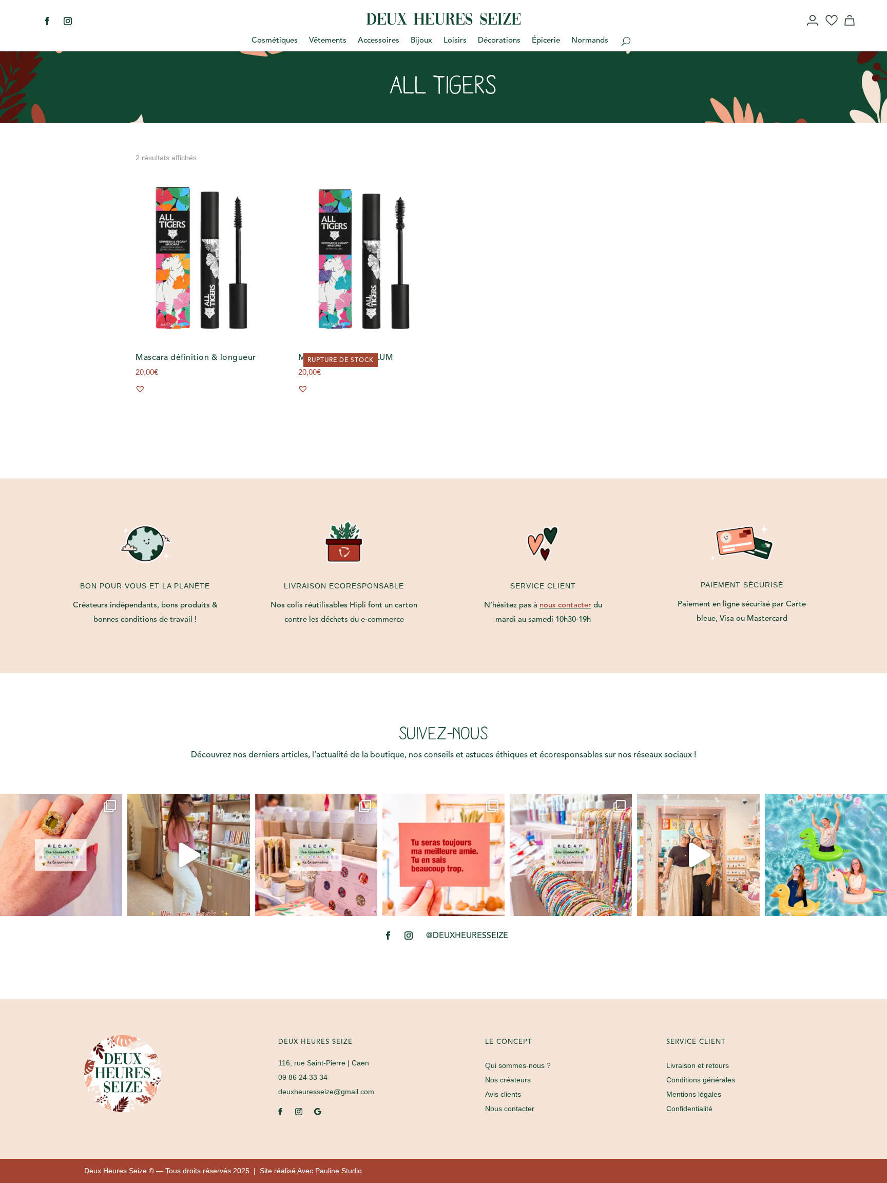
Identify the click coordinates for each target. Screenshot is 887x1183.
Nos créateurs (508, 1080)
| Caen (323, 1063)
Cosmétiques (275, 41)
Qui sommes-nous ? (518, 1065)
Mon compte (813, 30)
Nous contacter (509, 1108)
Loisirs (455, 41)
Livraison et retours (697, 1065)
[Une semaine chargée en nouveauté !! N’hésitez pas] (571, 855)
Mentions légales (693, 1094)
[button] (140, 388)
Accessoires (378, 41)
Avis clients (503, 1094)
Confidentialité (689, 1108)
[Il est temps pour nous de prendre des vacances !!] (826, 855)
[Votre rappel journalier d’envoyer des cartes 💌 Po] (443, 855)
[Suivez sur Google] (317, 1111)
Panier (851, 30)
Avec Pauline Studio (329, 1171)
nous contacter (565, 605)
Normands (589, 41)
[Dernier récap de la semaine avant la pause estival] (316, 855)
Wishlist (831, 30)
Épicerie (546, 41)
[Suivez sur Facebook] (47, 21)
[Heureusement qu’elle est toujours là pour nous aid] (698, 855)
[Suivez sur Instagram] (68, 21)
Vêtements (327, 41)
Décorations (499, 41)
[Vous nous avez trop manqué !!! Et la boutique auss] (188, 855)
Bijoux (421, 41)
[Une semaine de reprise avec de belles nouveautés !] (61, 855)
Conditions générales (700, 1080)
